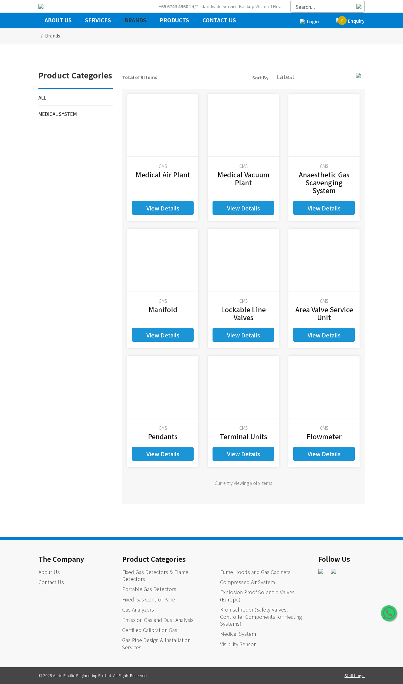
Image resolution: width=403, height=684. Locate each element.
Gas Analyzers (138, 609)
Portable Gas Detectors (149, 589)
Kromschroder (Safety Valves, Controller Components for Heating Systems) (261, 616)
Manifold (163, 309)
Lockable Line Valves (243, 313)
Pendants (163, 436)
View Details (162, 208)
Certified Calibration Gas (149, 630)
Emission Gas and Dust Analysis (158, 620)
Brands (135, 21)
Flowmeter (324, 436)
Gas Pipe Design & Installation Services (156, 643)
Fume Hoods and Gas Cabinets (255, 572)
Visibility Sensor (238, 644)
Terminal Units (243, 436)
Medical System (57, 114)
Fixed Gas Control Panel (149, 599)
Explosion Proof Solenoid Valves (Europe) (257, 595)
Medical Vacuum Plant (244, 178)
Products (174, 21)
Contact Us (219, 21)
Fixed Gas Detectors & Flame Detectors (155, 575)
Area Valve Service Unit (324, 313)
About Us (58, 21)
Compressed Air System (247, 582)
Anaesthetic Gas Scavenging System (324, 182)
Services (98, 21)
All (42, 97)
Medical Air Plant (163, 174)
